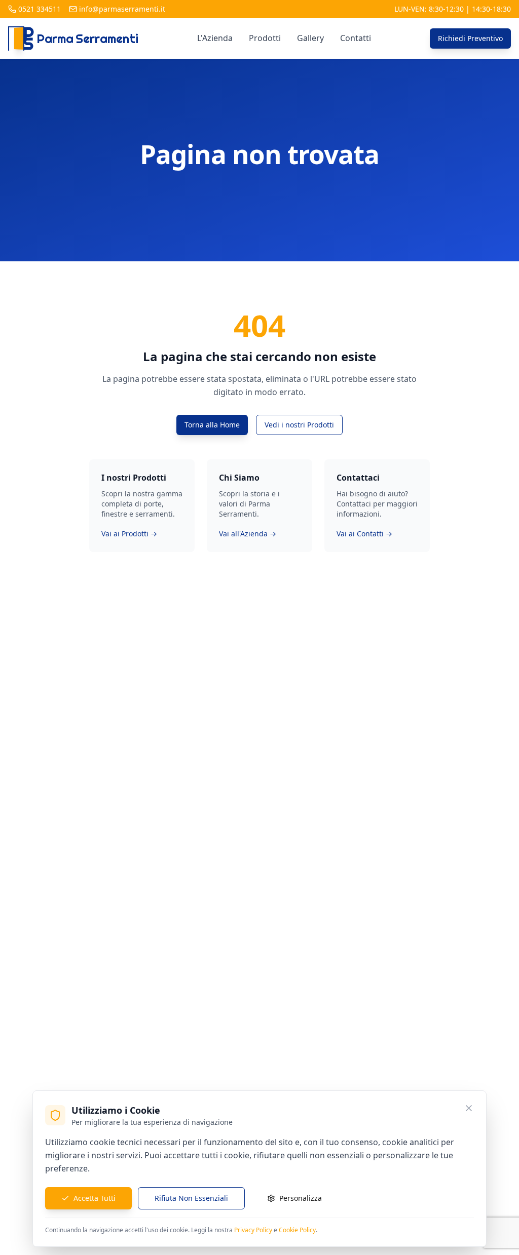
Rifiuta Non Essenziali (191, 1198)
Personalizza (300, 1198)
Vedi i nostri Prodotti (299, 424)
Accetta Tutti (94, 1198)
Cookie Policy (297, 1230)
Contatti (355, 38)
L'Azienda (215, 38)
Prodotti (265, 38)
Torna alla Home (212, 424)
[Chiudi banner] (469, 1108)
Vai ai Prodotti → (129, 533)
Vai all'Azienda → (247, 533)
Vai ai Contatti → (364, 533)
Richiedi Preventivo (470, 38)
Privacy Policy (253, 1230)
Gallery (310, 38)
